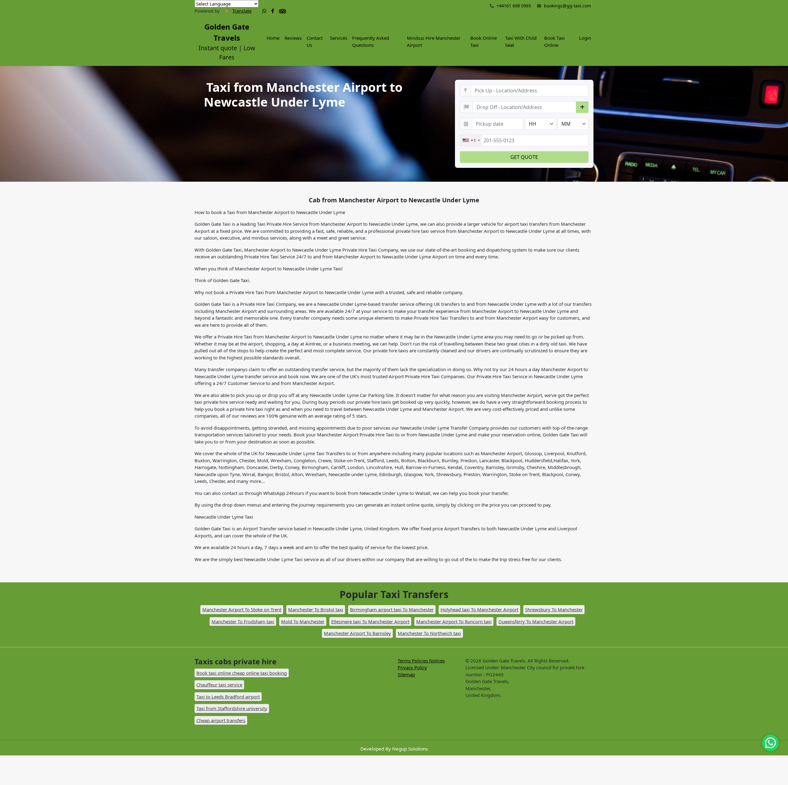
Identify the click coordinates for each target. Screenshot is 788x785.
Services (338, 38)
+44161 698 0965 (513, 6)
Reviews (293, 38)
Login (585, 38)
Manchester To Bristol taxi (315, 609)
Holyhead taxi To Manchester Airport (479, 609)
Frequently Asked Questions (370, 41)
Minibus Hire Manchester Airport (433, 41)
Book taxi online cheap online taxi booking (241, 673)
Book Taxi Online (554, 41)
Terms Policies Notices (421, 661)
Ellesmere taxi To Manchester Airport (370, 621)
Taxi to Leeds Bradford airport (228, 697)
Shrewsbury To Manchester (554, 609)
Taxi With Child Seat (521, 41)
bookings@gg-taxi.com (567, 6)
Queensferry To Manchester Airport (535, 621)
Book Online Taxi (483, 41)
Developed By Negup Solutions (394, 749)
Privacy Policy (412, 667)
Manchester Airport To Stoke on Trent (241, 609)
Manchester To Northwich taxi (429, 633)
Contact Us (315, 41)
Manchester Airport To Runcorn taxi (454, 621)
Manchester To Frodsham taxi (242, 621)
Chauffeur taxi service (219, 685)
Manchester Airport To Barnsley (357, 633)
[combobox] (471, 140)
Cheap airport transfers (220, 720)
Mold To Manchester (302, 621)
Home (273, 38)
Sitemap (406, 674)
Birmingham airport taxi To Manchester (392, 609)
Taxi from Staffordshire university (231, 708)
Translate (241, 11)
